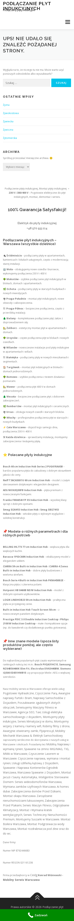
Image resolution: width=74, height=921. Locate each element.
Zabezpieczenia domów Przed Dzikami (36, 791)
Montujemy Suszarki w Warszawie (37, 819)
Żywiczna (8, 129)
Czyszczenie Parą (46, 693)
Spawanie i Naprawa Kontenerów (24, 768)
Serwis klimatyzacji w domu (35, 721)
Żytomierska (10, 138)
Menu (67, 22)
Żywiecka (8, 121)
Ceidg (33, 875)
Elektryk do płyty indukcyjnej (37, 223)
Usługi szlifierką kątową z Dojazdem (35, 763)
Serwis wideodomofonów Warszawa (38, 782)
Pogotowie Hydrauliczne (18, 693)
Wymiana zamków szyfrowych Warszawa (29, 786)
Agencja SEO (26, 712)
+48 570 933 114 (37, 228)
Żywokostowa (11, 113)
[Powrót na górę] (37, 898)
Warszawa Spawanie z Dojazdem (38, 772)
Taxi (38, 712)
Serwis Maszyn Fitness (37, 805)
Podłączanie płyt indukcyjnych (27, 6)
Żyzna (6, 105)
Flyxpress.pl (46, 731)
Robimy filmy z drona (55, 726)
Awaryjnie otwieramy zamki (20, 731)
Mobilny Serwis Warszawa (21, 880)
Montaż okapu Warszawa (19, 796)
